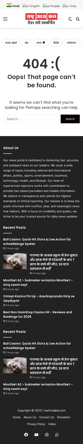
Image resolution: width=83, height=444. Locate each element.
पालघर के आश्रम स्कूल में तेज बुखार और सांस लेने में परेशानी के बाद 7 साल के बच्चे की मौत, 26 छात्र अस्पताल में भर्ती (54, 262)
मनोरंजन (71, 43)
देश (26, 43)
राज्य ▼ (40, 43)
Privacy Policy (36, 424)
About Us (30, 417)
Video (52, 424)
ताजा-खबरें (11, 43)
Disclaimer (63, 417)
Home (17, 417)
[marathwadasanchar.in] (41, 18)
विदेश (56, 43)
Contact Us (46, 417)
